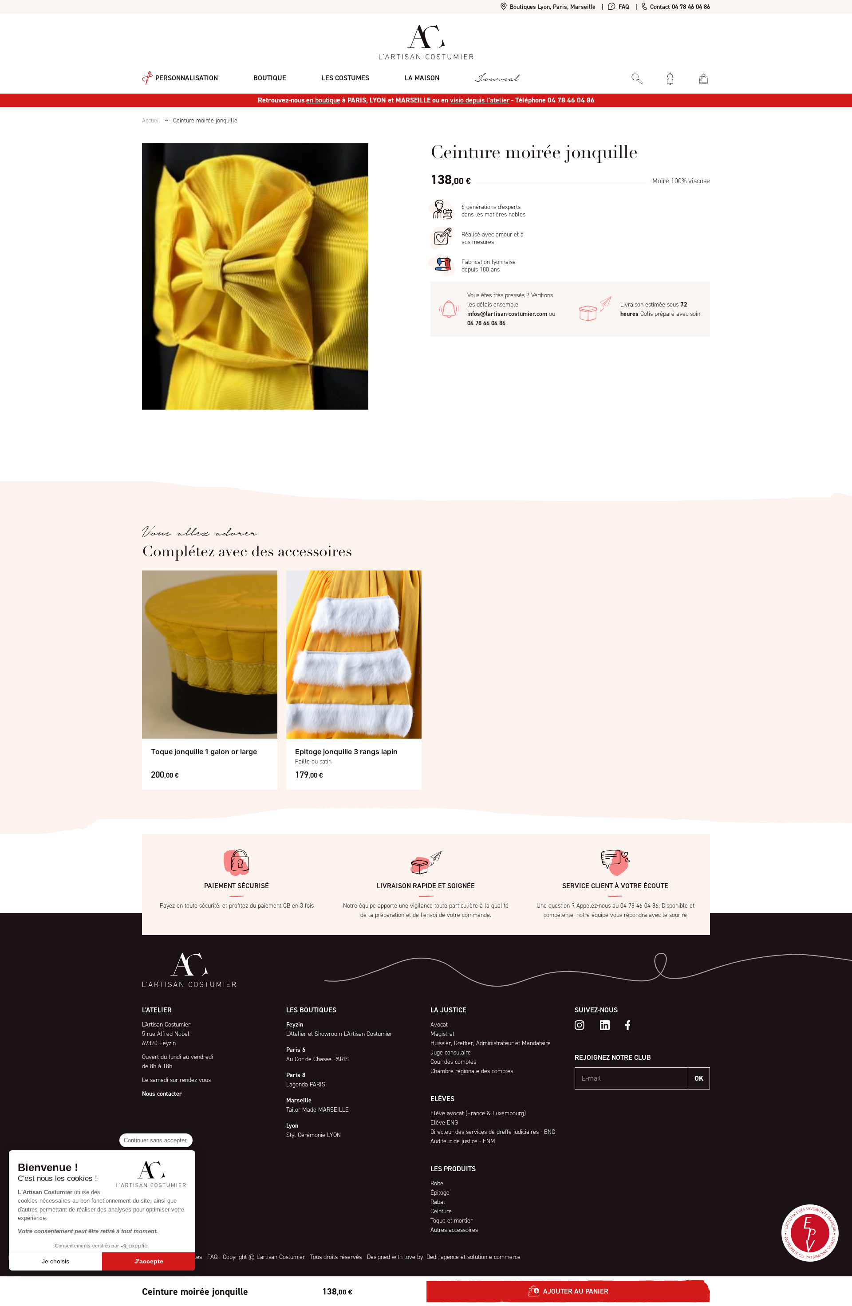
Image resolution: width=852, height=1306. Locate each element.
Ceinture (441, 1211)
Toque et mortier (451, 1220)
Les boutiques (311, 1010)
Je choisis (55, 1261)
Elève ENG (444, 1122)
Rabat (437, 1202)
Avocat (439, 1024)
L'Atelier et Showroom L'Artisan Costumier (339, 1034)
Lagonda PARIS (305, 1084)
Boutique (269, 78)
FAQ (623, 7)
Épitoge (440, 1192)
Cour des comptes (453, 1062)
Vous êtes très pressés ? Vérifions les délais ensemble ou (511, 309)
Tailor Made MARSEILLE (317, 1109)
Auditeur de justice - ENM (462, 1141)
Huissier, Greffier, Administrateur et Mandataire (490, 1043)
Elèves (442, 1098)
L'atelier (157, 1010)
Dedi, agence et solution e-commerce (473, 1257)
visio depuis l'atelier (479, 100)
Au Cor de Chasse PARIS (317, 1059)
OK (698, 1078)
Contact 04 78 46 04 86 (679, 7)
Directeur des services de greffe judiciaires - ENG (492, 1132)
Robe (436, 1183)
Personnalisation (186, 77)
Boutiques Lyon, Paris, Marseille (552, 7)
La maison (422, 78)
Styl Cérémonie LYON (313, 1135)
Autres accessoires (454, 1230)
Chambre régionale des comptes (471, 1071)
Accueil (151, 120)
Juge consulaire (450, 1052)
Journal (496, 78)
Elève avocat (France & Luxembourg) (478, 1113)
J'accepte (148, 1261)
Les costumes (345, 78)
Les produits (453, 1168)
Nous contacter (162, 1094)
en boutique (323, 100)
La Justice (448, 1010)
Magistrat (442, 1034)
